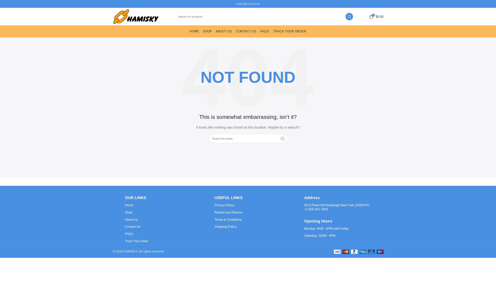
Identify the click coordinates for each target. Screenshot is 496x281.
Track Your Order (136, 241)
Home (129, 205)
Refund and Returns (228, 212)
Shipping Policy (225, 226)
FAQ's (129, 234)
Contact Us (132, 226)
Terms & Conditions (228, 219)
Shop (128, 212)
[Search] (349, 16)
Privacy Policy (224, 205)
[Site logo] (136, 16)
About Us (131, 219)
